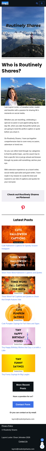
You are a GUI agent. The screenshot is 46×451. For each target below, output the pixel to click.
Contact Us (23, 441)
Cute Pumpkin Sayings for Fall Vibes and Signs (20, 324)
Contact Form (23, 404)
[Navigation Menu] (41, 3)
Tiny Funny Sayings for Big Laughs (15, 374)
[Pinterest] (23, 207)
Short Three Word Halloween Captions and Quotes (22, 273)
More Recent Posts (23, 387)
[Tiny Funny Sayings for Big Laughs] (18, 363)
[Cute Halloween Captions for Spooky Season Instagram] (18, 235)
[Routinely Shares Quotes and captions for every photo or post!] (5, 3)
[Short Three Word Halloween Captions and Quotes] (18, 262)
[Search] (37, 3)
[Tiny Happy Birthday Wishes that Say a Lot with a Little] (18, 336)
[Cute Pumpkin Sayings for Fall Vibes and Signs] (18, 312)
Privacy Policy (7, 426)
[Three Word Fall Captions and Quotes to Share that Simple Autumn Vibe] (18, 285)
